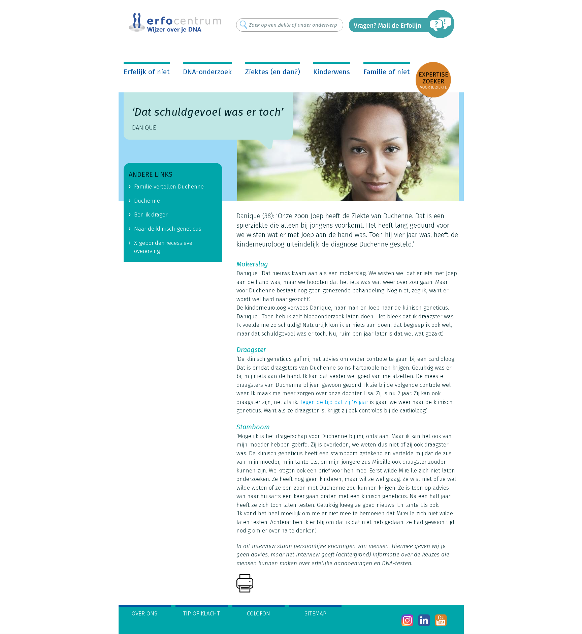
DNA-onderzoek (207, 71)
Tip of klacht (201, 613)
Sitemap (315, 613)
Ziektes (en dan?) (272, 71)
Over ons (144, 613)
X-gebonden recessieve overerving (163, 247)
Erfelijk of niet (147, 71)
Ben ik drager (150, 214)
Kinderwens (331, 71)
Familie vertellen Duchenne (169, 186)
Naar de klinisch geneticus (167, 228)
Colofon (258, 613)
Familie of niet (386, 71)
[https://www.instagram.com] (407, 620)
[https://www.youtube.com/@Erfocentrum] (441, 620)
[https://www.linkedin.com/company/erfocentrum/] (424, 620)
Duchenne (147, 200)
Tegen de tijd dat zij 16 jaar (334, 402)
